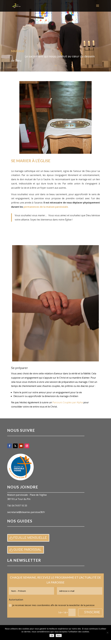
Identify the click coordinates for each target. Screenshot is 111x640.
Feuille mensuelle (30, 537)
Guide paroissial (27, 549)
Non (59, 635)
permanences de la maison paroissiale (46, 206)
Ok (52, 635)
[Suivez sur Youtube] (21, 446)
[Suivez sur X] (15, 446)
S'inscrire (92, 612)
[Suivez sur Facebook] (9, 446)
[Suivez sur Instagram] (27, 446)
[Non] (107, 632)
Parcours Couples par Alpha (67, 402)
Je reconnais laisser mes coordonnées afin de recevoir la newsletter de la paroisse (53, 605)
